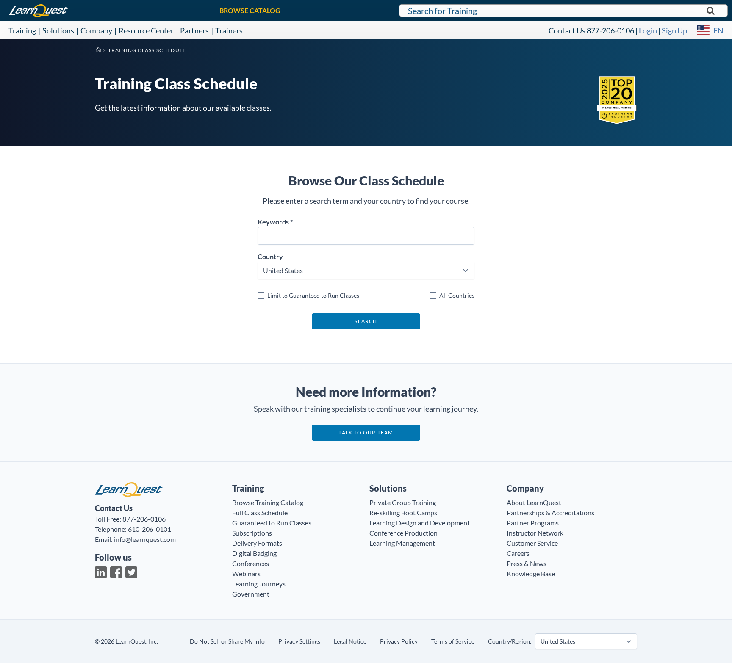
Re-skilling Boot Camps (403, 512)
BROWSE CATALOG (249, 10)
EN (718, 30)
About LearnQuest (534, 502)
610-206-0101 (149, 529)
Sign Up (674, 30)
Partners (194, 30)
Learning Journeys (259, 584)
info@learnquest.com (145, 539)
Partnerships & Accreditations (550, 512)
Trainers (229, 30)
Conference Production (403, 533)
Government (250, 594)
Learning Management (402, 543)
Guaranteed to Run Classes (271, 523)
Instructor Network (535, 533)
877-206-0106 (610, 30)
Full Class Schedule (260, 512)
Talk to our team (365, 432)
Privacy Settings (299, 641)
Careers (518, 553)
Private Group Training (402, 502)
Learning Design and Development (419, 523)
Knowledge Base (531, 573)
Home (98, 49)
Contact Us (567, 30)
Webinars (246, 573)
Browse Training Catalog (267, 502)
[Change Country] (703, 30)
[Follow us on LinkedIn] (101, 572)
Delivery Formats (257, 543)
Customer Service (532, 543)
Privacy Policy (399, 641)
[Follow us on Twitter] (131, 572)
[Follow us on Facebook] (116, 572)
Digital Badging (254, 553)
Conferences (250, 563)
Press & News (526, 563)
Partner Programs (533, 523)
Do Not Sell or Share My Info (227, 641)
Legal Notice (350, 641)
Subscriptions (252, 533)
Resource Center (146, 30)
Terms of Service (452, 641)
